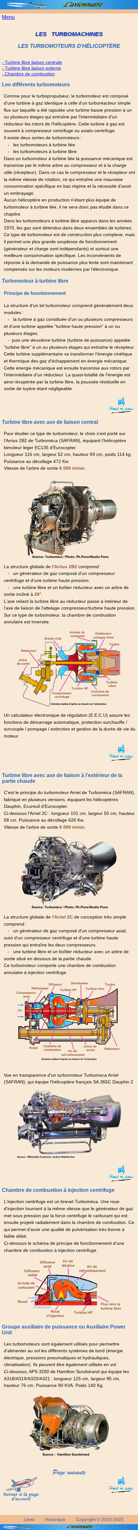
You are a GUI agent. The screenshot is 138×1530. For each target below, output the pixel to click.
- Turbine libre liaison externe (31, 68)
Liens (29, 1519)
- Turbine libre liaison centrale (32, 62)
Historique (55, 1519)
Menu (8, 17)
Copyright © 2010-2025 (100, 1519)
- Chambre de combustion (28, 73)
